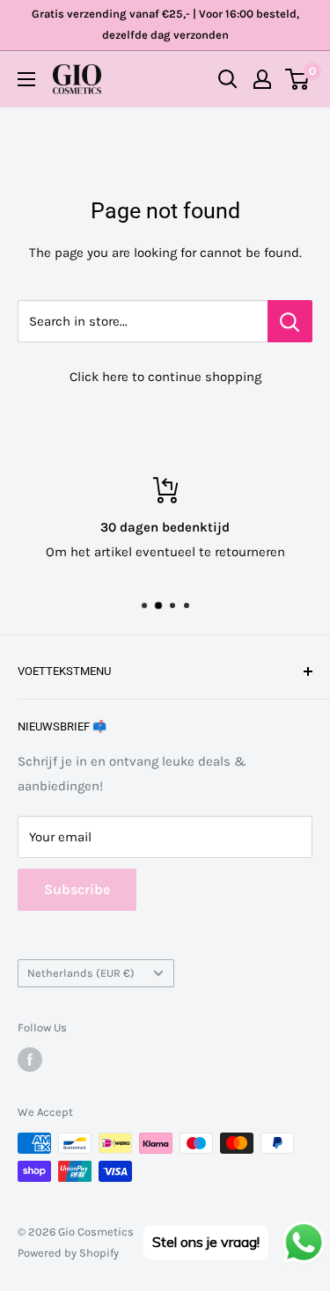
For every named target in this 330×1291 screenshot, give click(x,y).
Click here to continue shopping (165, 377)
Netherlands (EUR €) (81, 972)
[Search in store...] (290, 321)
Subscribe (77, 889)
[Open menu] (26, 79)
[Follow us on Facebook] (30, 1059)
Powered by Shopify (68, 1252)
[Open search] (228, 79)
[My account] (262, 79)
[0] (298, 79)
